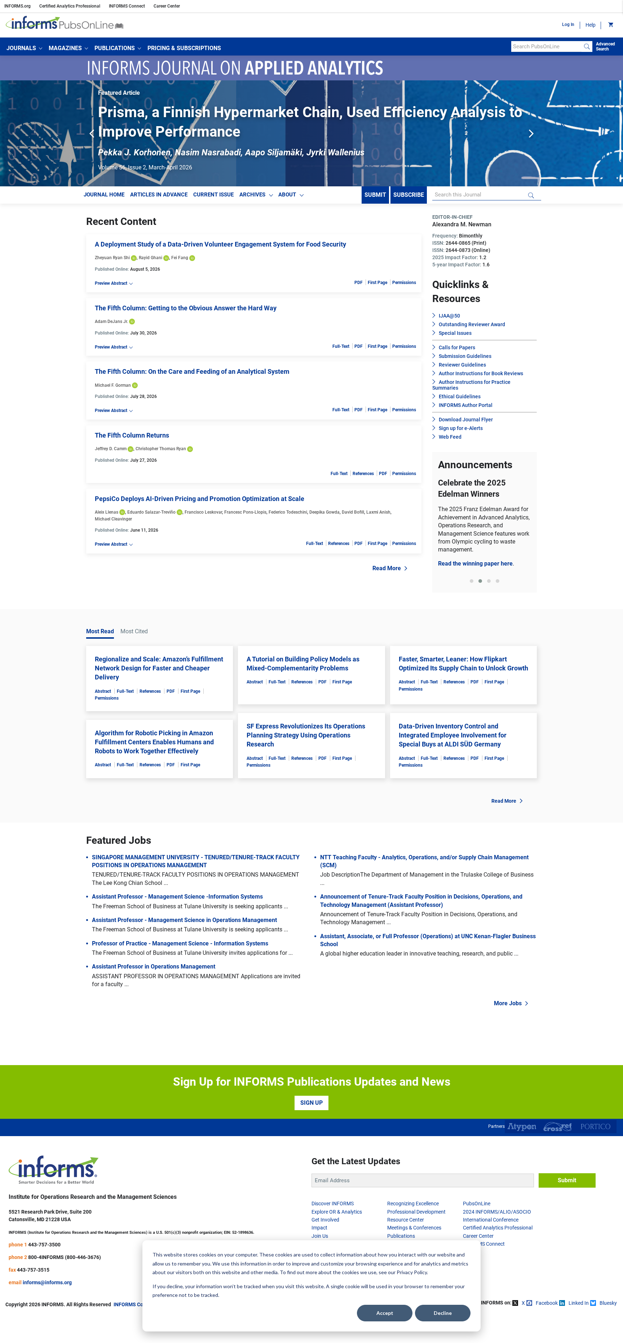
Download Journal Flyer (466, 419)
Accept (384, 1313)
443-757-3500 (44, 1244)
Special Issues (455, 333)
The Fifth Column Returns (132, 435)
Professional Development (416, 1212)
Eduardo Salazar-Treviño (151, 512)
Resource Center (405, 1220)
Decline (443, 1313)
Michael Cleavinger (113, 519)
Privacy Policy (412, 1272)
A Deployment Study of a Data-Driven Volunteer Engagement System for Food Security (220, 244)
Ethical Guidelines (460, 396)
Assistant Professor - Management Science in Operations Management (184, 920)
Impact (319, 1228)
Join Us (320, 1236)
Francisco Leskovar (203, 512)
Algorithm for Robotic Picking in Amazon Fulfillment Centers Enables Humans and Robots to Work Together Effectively (154, 742)
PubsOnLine (476, 1203)
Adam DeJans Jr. (111, 321)
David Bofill (353, 512)
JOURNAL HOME (104, 194)
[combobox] (546, 46)
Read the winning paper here (475, 563)
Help (591, 25)
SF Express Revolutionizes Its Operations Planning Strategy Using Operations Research (306, 735)
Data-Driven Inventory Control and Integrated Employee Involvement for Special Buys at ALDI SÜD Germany (453, 735)
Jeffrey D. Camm (111, 448)
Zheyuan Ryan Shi (112, 257)
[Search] (587, 46)
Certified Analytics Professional (69, 6)
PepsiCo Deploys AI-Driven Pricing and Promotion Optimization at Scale (199, 498)
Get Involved (325, 1220)
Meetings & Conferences (414, 1228)
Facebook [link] (547, 1303)
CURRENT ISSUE (213, 194)
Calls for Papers (457, 347)
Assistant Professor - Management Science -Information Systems (177, 896)
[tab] (471, 581)
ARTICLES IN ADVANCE (158, 194)
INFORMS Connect (127, 6)
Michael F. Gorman (113, 385)
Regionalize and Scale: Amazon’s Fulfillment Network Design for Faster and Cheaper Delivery (159, 668)
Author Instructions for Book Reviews (481, 373)
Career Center (167, 6)
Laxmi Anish (378, 512)
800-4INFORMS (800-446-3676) (64, 1257)
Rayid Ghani (150, 257)
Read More (386, 568)
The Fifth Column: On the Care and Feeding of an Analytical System (192, 371)
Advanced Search (605, 46)
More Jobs (508, 1003)
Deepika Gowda (324, 512)
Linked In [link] (579, 1303)
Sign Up (311, 1102)
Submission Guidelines (465, 356)
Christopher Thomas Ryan (161, 448)
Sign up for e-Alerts (461, 428)
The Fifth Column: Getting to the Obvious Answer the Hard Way (186, 308)
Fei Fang (179, 257)
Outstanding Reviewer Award (472, 324)
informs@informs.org (47, 1282)
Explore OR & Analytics (337, 1212)
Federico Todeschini (288, 512)
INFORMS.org (17, 6)
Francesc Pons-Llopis (245, 512)
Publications (401, 1236)
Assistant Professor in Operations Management (153, 966)
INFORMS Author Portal (465, 405)
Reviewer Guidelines (462, 365)
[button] (24, 48)
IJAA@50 (449, 316)
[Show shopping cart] (610, 25)
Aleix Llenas (106, 512)
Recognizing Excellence (413, 1203)
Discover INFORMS (333, 1203)
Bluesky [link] (608, 1303)
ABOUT (287, 194)
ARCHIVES (252, 194)
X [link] (523, 1303)
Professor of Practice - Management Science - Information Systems (180, 943)
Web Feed (450, 437)
